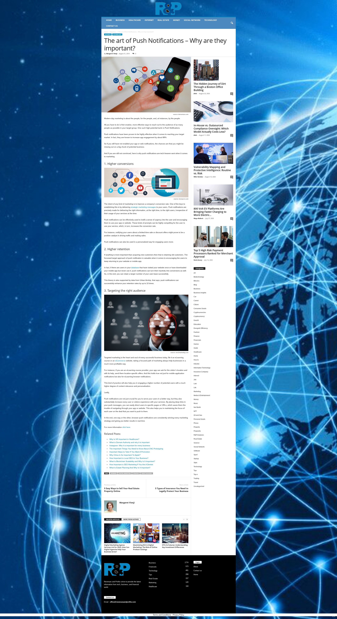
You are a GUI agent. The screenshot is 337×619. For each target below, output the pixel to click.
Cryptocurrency (199, 316)
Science (196, 443)
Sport (195, 455)
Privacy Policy (178, 615)
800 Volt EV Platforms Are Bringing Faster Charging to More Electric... (210, 212)
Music (196, 403)
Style (195, 463)
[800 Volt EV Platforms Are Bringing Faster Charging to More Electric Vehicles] (213, 194)
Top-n (196, 474)
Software (197, 451)
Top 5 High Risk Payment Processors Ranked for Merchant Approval (213, 253)
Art (195, 273)
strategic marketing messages (143, 207)
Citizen (196, 304)
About (196, 567)
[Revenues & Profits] (168, 8)
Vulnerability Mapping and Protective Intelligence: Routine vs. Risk (212, 170)
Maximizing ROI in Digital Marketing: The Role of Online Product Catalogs (145, 547)
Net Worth (197, 407)
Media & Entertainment (202, 395)
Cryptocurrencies (200, 312)
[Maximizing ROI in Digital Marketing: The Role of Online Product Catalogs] (146, 533)
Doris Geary (198, 260)
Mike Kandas (198, 177)
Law (195, 384)
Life (195, 387)
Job (195, 380)
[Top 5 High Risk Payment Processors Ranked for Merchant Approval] (213, 236)
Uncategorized (199, 486)
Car (195, 297)
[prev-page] (184, 519)
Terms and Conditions (162, 615)
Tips (195, 470)
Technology (210, 20)
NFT (195, 411)
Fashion (196, 332)
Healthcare (135, 20)
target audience (146, 473)
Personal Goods (199, 419)
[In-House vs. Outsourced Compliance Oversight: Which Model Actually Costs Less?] (213, 111)
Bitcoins (196, 281)
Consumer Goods (200, 308)
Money (176, 20)
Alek (195, 93)
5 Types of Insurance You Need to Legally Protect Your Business (171, 489)
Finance (196, 336)
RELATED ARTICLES (112, 519)
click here (126, 427)
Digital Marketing (125, 473)
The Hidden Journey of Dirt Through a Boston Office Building (210, 87)
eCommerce (120, 361)
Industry (196, 364)
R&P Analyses (199, 435)
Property (197, 427)
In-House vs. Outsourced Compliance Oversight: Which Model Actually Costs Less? (211, 128)
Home (109, 20)
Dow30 (196, 320)
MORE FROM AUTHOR (131, 519)
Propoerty (197, 431)
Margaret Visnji (111, 54)
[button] (232, 23)
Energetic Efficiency (201, 328)
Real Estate (163, 20)
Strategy (136, 473)
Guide (196, 348)
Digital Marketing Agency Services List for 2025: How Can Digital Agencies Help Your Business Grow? (116, 548)
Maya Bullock (198, 218)
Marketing (197, 391)
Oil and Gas (198, 415)
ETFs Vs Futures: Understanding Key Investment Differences (175, 546)
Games (196, 344)
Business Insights (200, 293)
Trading (196, 478)
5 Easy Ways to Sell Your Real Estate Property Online (121, 489)
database (135, 267)
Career (196, 301)
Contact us (112, 26)
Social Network (192, 20)
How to (196, 360)
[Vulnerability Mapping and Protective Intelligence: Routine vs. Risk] (213, 153)
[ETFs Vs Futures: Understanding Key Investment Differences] (175, 533)
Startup (196, 459)
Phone (196, 423)
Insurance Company (201, 372)
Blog (195, 285)
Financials (197, 340)
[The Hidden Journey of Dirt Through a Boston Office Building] (213, 70)
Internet (149, 20)
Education (197, 324)
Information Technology (202, 368)
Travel (196, 482)
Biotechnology (199, 277)
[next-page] (187, 519)
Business (120, 20)
